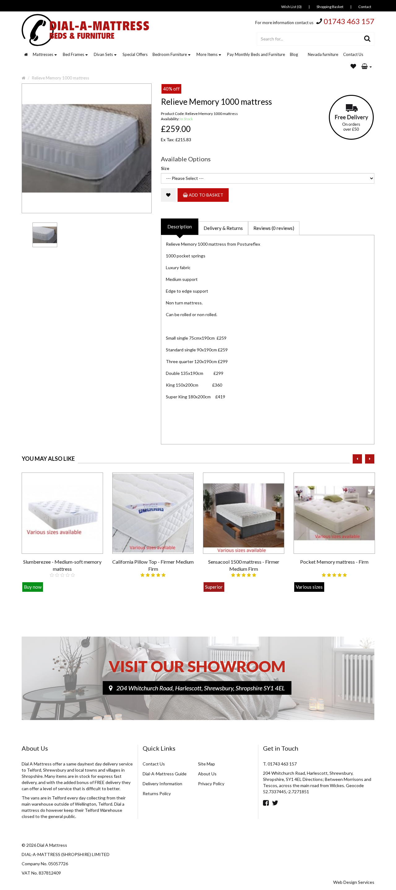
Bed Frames (73, 54)
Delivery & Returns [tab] (223, 228)
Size (165, 168)
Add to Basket (205, 194)
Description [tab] (179, 226)
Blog (294, 54)
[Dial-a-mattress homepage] (86, 30)
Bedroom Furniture (170, 54)
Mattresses (43, 54)
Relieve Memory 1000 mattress (60, 77)
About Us (207, 773)
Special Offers (135, 54)
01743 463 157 (349, 21)
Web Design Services (353, 882)
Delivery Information (162, 783)
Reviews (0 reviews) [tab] (273, 228)
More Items (206, 54)
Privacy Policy (211, 783)
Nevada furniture (323, 54)
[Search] (367, 39)
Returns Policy (157, 793)
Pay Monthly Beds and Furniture (256, 54)
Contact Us (353, 54)
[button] (366, 67)
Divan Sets (103, 54)
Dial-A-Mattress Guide (165, 773)
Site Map (206, 763)
